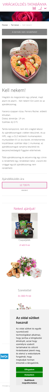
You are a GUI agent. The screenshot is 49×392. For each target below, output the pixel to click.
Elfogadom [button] (29, 369)
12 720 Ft (25, 185)
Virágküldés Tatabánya (25, 4)
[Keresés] (40, 8)
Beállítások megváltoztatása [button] (29, 381)
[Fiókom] (45, 8)
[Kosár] (34, 8)
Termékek (15, 25)
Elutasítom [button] (29, 375)
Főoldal (5, 25)
